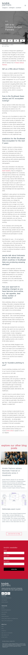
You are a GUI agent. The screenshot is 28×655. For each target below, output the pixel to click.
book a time (9, 430)
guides (2, 607)
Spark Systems (6, 171)
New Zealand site (5, 635)
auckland (18, 7)
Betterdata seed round (11, 509)
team (2, 626)
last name (6, 561)
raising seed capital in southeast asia (9, 618)
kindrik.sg (8, 4)
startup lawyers (4, 602)
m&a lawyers (4, 600)
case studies (4, 612)
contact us (3, 630)
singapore (5, 7)
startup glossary (5, 616)
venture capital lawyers (6, 597)
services (3, 596)
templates (3, 614)
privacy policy (4, 637)
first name (6, 556)
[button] (4, 40)
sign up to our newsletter (6, 632)
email (5, 550)
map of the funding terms (7, 620)
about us (3, 624)
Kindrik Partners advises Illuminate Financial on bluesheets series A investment (12, 471)
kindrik (7, 585)
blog (2, 628)
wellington (12, 7)
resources (4, 606)
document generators (6, 610)
